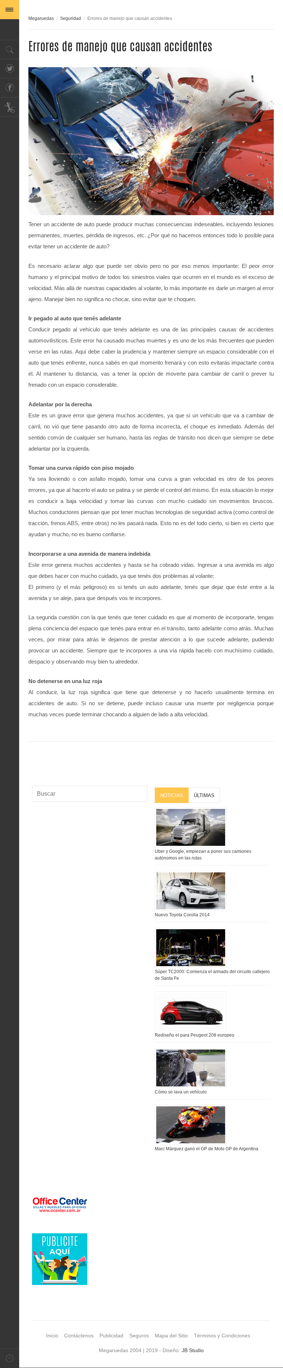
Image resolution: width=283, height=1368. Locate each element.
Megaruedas (41, 18)
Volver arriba (9, 1358)
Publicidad (111, 1335)
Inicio (52, 1335)
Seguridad (70, 18)
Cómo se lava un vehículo (181, 1092)
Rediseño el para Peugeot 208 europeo (194, 1035)
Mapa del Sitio (171, 1335)
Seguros (139, 1335)
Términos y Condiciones (222, 1335)
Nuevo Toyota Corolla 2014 (182, 914)
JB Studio (193, 1350)
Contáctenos (79, 1335)
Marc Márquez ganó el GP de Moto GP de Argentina (206, 1148)
